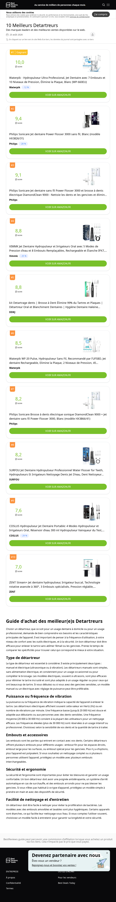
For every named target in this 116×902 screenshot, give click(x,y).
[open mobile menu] (108, 5)
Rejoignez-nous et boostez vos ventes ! (54, 865)
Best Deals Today (66, 882)
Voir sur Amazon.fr (58, 95)
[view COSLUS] (19, 512)
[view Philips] (19, 120)
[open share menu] (92, 34)
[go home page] (12, 4)
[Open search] (103, 4)
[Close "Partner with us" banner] (107, 853)
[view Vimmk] (19, 232)
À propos (10, 877)
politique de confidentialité (80, 17)
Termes (9, 888)
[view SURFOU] (19, 456)
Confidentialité (13, 882)
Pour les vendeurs (67, 877)
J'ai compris (100, 14)
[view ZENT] (19, 568)
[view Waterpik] (20, 63)
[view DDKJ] (19, 288)
